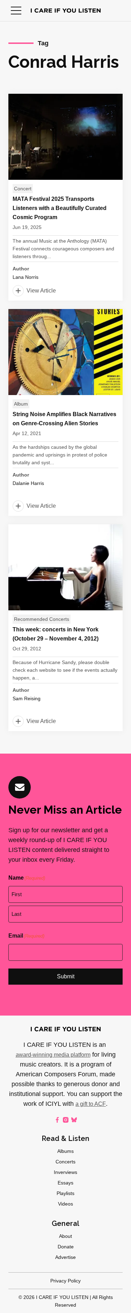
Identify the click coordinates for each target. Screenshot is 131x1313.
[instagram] (65, 1120)
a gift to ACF (90, 1104)
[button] (16, 10)
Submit (65, 976)
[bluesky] (74, 1120)
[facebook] (57, 1120)
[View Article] (65, 197)
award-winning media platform (53, 1055)
